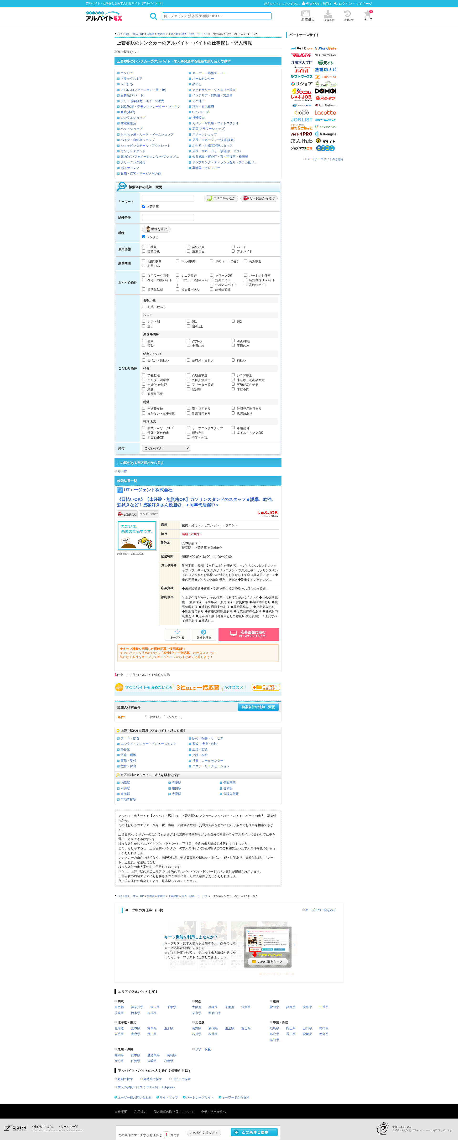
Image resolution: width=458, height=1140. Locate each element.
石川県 (196, 1034)
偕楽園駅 (229, 782)
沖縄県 (168, 1061)
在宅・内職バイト (159, 280)
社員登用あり (190, 289)
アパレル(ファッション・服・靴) (143, 90)
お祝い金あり (156, 307)
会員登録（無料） (320, 3)
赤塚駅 (176, 782)
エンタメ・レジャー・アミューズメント (149, 744)
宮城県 (135, 1028)
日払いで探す (181, 1079)
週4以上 (197, 326)
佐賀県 (135, 1061)
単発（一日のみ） (227, 261)
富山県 (246, 1028)
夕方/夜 (196, 341)
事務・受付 (128, 760)
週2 (239, 321)
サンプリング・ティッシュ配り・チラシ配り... (224, 162)
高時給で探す (152, 1079)
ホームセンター (203, 78)
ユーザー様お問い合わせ (135, 1097)
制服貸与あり (201, 413)
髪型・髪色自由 (157, 433)
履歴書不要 (154, 394)
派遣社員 (197, 251)
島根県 (323, 1028)
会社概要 (120, 1112)
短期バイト (222, 280)
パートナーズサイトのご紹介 (325, 159)
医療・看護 (128, 755)
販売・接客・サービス (195, 33)
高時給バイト (258, 285)
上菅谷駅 (173, 33)
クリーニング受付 (133, 162)
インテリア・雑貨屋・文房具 (212, 95)
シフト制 (153, 321)
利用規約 (140, 1112)
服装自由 (197, 433)
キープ (368, 15)
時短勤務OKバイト (261, 280)
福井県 (213, 1034)
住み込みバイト (225, 285)
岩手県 (119, 1034)
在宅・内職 (199, 437)
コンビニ (127, 73)
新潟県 (213, 1028)
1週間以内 (153, 261)
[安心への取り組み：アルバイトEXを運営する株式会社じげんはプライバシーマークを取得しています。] (384, 1128)
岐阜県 (307, 1007)
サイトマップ (169, 1097)
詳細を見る (204, 637)
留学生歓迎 (154, 289)
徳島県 (323, 1034)
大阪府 (196, 1007)
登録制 (196, 389)
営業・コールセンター (207, 760)
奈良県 (196, 1013)
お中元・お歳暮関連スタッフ (212, 145)
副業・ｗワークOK (160, 428)
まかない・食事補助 (160, 413)
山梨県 (229, 1028)
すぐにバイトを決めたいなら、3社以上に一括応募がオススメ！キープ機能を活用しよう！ (197, 687)
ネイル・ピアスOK (249, 433)
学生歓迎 (153, 375)
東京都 (119, 1007)
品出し (197, 84)
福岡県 (119, 1055)
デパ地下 (198, 101)
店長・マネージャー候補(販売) (213, 140)
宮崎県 (152, 1061)
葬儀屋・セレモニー (206, 168)
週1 (194, 321)
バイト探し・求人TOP (130, 33)
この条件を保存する (204, 1133)
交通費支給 (154, 408)
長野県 (196, 1028)
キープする (177, 637)
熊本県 (135, 1055)
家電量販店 (128, 123)
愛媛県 (307, 1034)
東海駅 (125, 794)
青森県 (135, 1034)
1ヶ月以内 (187, 261)
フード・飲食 (130, 738)
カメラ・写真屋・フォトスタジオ (215, 123)
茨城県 (151, 33)
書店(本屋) (128, 112)
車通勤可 (242, 428)
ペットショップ (131, 128)
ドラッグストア (131, 78)
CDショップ (200, 112)
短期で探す (125, 1079)
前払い (241, 360)
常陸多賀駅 (231, 794)
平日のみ (242, 345)
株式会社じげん (44, 1126)
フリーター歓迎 (202, 384)
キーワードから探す (236, 1097)
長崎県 (171, 1055)
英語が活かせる (247, 384)
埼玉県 (155, 1007)
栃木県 (135, 1013)
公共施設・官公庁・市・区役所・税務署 (220, 156)
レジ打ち (127, 84)
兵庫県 (213, 1007)
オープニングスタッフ (207, 428)
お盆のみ (153, 266)
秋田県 (152, 1034)
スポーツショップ (204, 134)
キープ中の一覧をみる (320, 910)
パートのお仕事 (259, 275)
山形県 (168, 1028)
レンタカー (154, 237)
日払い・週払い (157, 360)
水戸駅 (125, 788)
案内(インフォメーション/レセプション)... (150, 156)
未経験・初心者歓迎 (250, 380)
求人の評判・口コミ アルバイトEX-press (146, 1087)
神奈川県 (137, 1007)
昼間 (150, 341)
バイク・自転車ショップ (138, 140)
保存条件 (329, 20)
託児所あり (244, 413)
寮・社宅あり (201, 408)
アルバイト (244, 251)
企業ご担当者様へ (213, 1112)
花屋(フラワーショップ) (208, 128)
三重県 (323, 1007)
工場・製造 (200, 749)
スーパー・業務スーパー (209, 73)
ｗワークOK (223, 275)
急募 (150, 389)
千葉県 (171, 1007)
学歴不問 (242, 389)
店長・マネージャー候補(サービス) (216, 151)
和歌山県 (214, 1013)
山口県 (307, 1028)
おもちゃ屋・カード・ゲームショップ (147, 134)
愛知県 (274, 1007)
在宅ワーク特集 (157, 275)
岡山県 (291, 1028)
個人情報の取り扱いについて (174, 1112)
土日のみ (197, 345)
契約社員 (197, 247)
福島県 (152, 1028)
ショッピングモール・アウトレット (145, 145)
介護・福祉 (200, 755)
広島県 (274, 1028)
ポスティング (130, 168)
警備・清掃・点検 (204, 744)
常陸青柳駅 (128, 799)
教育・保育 (128, 766)
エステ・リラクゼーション (210, 766)
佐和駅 (228, 788)
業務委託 (153, 251)
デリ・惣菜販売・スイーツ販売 (142, 101)
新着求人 (308, 19)
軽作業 (125, 749)
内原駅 (125, 782)
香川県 (291, 1034)
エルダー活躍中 (157, 380)
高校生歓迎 (222, 289)
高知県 (274, 1040)
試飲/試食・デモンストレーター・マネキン (151, 106)
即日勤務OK (155, 437)
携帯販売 (198, 117)
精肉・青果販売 (203, 106)
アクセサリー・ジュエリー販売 (214, 90)
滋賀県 (246, 1007)
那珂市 (161, 33)
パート (241, 247)
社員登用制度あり (249, 408)
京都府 (229, 1007)
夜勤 (150, 345)
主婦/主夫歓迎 (156, 384)
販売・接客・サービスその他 (141, 173)
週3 (149, 326)
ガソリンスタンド (133, 151)
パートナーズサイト (200, 1097)
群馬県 (152, 1013)
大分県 (119, 1061)
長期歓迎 (254, 261)
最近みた (349, 19)
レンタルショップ (133, 117)
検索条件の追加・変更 (258, 707)
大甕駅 (176, 794)
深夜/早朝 (243, 341)
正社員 (151, 247)
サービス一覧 (69, 1126)
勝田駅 (176, 788)
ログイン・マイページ (355, 3)
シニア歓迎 (188, 275)
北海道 (119, 1028)
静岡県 (291, 1007)
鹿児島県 (153, 1055)
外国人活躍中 (201, 380)
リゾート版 (203, 1049)
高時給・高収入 (202, 360)
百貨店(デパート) (132, 95)
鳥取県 (274, 1034)
